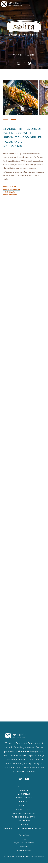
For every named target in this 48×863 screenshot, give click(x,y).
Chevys (24, 790)
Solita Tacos (24, 798)
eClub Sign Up (9, 192)
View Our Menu (10, 292)
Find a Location (9, 187)
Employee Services (24, 850)
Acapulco (24, 805)
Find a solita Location (13, 463)
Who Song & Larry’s (24, 817)
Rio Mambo (24, 821)
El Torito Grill (24, 809)
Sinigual (24, 802)
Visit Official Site (24, 55)
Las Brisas (24, 794)
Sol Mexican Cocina (24, 813)
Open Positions (10, 195)
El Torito (24, 786)
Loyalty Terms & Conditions (24, 843)
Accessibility (24, 847)
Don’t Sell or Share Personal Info (24, 828)
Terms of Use (24, 835)
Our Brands (24, 691)
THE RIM (24, 825)
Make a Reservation (11, 189)
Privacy (24, 839)
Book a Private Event (13, 385)
